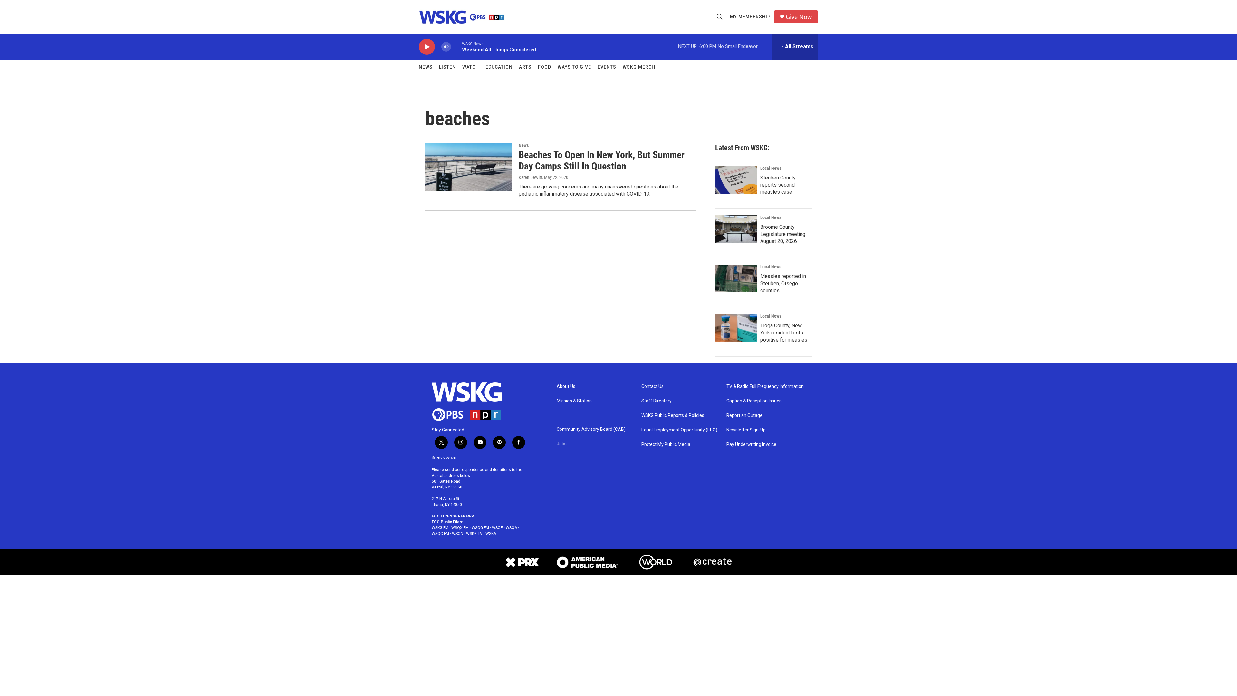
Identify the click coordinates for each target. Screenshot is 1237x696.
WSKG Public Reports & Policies (672, 415)
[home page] (472, 401)
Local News (770, 168)
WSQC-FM (440, 533)
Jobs (562, 443)
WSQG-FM (480, 528)
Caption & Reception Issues (754, 401)
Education (499, 67)
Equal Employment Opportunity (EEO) (679, 430)
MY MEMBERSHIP (750, 16)
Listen (447, 67)
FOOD (544, 67)
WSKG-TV (474, 533)
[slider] (456, 46)
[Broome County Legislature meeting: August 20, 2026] (736, 229)
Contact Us (652, 386)
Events (607, 67)
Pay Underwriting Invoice (751, 444)
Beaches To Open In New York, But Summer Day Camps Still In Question (602, 160)
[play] (427, 47)
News (426, 67)
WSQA (511, 528)
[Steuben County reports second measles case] (736, 180)
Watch (470, 67)
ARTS (525, 67)
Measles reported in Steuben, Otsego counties (783, 283)
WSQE (497, 528)
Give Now (799, 17)
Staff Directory (656, 401)
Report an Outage (744, 415)
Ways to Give (574, 67)
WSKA (490, 533)
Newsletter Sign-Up (746, 430)
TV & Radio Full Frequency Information (765, 386)
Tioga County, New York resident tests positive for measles (783, 333)
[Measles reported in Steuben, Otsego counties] (736, 278)
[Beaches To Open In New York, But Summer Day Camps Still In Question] (468, 167)
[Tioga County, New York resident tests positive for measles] (736, 328)
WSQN (457, 533)
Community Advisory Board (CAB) (591, 429)
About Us (566, 386)
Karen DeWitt (530, 177)
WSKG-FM (440, 528)
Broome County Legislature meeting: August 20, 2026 (783, 234)
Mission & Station (574, 401)
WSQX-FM (460, 528)
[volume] (446, 47)
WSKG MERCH (639, 67)
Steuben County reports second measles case (778, 185)
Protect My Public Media (665, 444)
